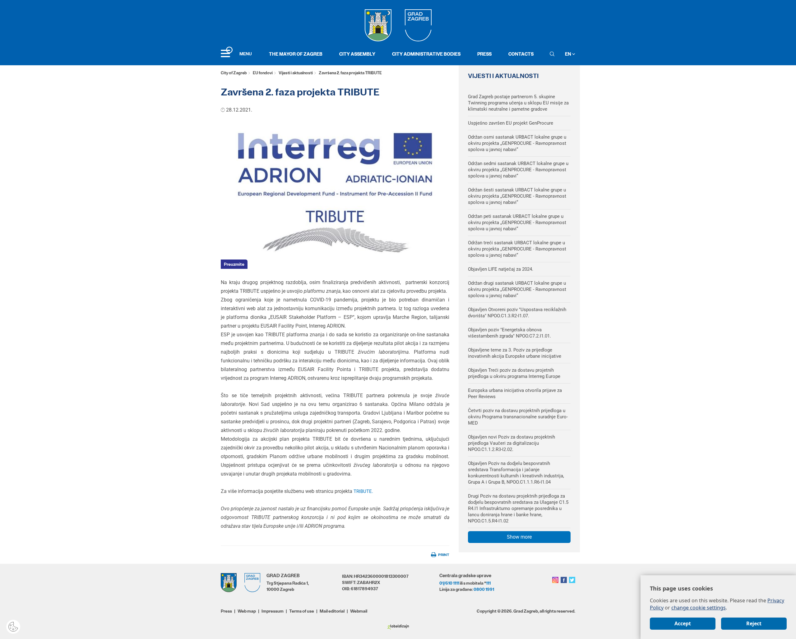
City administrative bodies (426, 54)
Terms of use (301, 611)
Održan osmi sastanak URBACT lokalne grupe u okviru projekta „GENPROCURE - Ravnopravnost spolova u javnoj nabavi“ (517, 143)
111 (488, 583)
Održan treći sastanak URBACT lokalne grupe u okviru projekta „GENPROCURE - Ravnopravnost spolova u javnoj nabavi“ (517, 249)
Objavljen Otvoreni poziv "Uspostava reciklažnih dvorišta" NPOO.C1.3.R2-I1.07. (517, 313)
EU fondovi (263, 73)
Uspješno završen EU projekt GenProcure (510, 123)
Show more (519, 537)
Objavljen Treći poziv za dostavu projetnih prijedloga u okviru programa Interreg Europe (514, 373)
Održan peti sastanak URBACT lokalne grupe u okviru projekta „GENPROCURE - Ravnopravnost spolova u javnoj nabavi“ (517, 223)
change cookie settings (698, 607)
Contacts (521, 54)
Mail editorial (332, 611)
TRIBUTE (363, 491)
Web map (247, 611)
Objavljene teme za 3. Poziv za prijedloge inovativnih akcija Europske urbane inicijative (514, 353)
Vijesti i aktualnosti (296, 73)
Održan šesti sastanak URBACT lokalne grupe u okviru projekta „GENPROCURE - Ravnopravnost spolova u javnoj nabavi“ (517, 196)
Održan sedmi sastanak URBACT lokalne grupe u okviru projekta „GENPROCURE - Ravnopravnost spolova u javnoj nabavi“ (518, 170)
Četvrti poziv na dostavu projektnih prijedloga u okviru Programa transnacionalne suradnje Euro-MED (518, 417)
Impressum (272, 611)
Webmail (358, 611)
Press (484, 54)
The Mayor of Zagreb (295, 54)
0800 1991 (484, 589)
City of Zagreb (234, 73)
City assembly (357, 54)
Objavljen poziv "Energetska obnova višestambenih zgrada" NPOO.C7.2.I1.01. (509, 333)
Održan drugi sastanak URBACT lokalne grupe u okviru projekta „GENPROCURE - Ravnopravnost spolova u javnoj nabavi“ (517, 289)
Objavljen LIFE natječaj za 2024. (500, 269)
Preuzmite (234, 264)
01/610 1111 (449, 583)
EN (568, 54)
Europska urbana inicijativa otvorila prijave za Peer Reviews (515, 393)
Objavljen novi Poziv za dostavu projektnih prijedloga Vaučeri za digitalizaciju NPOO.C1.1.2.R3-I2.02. (511, 443)
